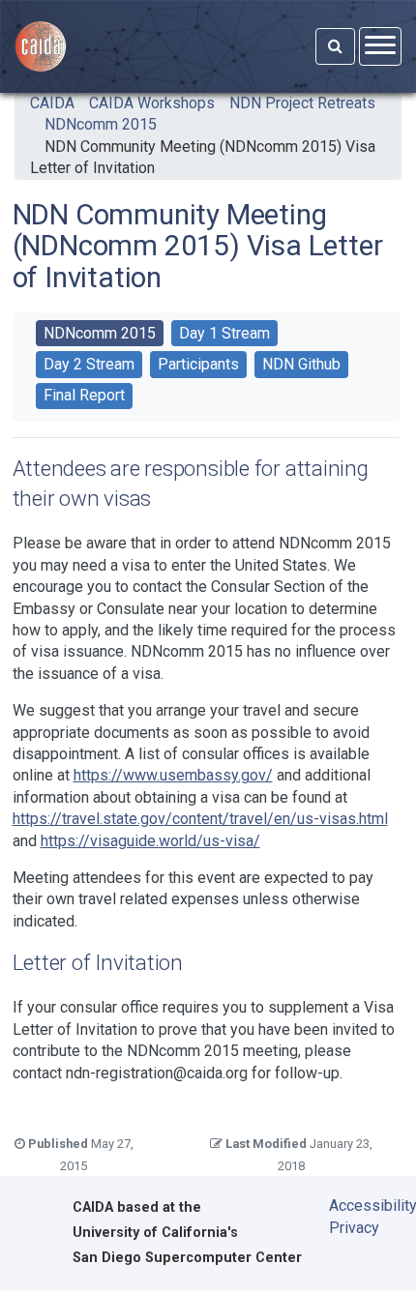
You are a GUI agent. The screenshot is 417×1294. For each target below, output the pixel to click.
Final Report (84, 395)
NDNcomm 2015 (101, 124)
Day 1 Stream (224, 333)
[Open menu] (380, 46)
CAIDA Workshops (152, 103)
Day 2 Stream (89, 364)
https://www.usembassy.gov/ (173, 775)
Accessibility (359, 1205)
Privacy (354, 1228)
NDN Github (301, 364)
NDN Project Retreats (302, 103)
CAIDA (52, 103)
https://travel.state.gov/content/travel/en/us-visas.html (200, 818)
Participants (198, 364)
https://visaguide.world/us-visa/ (150, 841)
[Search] (335, 46)
